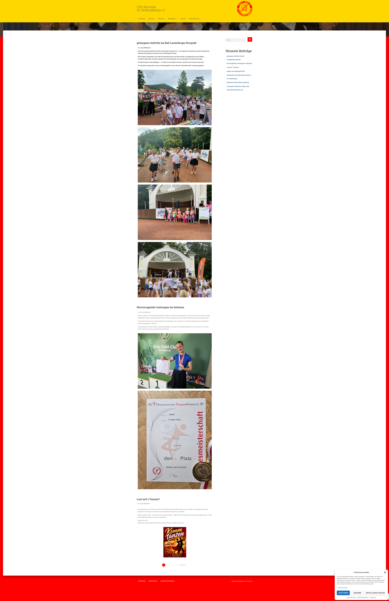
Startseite (141, 19)
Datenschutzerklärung (363, 597)
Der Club (151, 19)
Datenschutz (153, 581)
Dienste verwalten (342, 587)
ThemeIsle (249, 581)
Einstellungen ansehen (375, 593)
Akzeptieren (343, 593)
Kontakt (183, 19)
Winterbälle (172, 19)
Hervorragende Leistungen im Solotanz (160, 307)
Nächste (182, 565)
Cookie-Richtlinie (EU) (167, 581)
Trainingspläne (194, 19)
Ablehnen (357, 593)
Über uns (161, 19)
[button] (385, 572)
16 (176, 565)
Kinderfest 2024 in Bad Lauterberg (238, 82)
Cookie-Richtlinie (351, 597)
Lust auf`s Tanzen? (148, 499)
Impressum (373, 597)
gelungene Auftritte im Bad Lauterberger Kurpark (166, 43)
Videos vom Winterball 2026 (236, 71)
